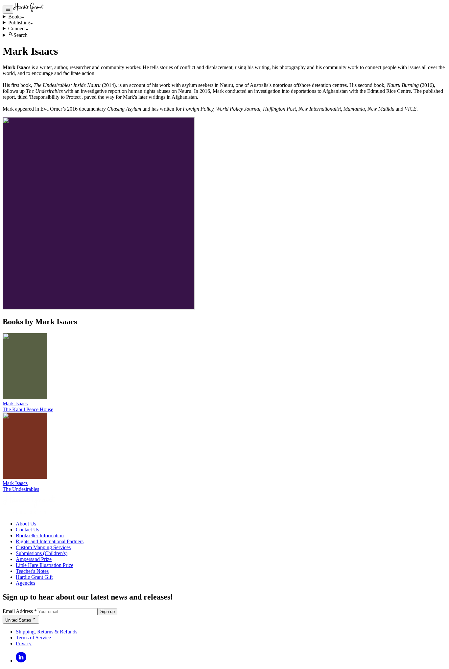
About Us (26, 523)
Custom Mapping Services (43, 547)
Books (15, 16)
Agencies (25, 583)
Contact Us (27, 529)
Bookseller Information (40, 535)
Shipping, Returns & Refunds (46, 631)
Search (20, 35)
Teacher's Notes (32, 571)
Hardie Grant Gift (34, 577)
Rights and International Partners (49, 541)
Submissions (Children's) (41, 553)
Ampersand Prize (34, 559)
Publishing (19, 22)
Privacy (24, 643)
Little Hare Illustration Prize (44, 565)
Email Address (20, 611)
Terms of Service (33, 637)
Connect (17, 28)
